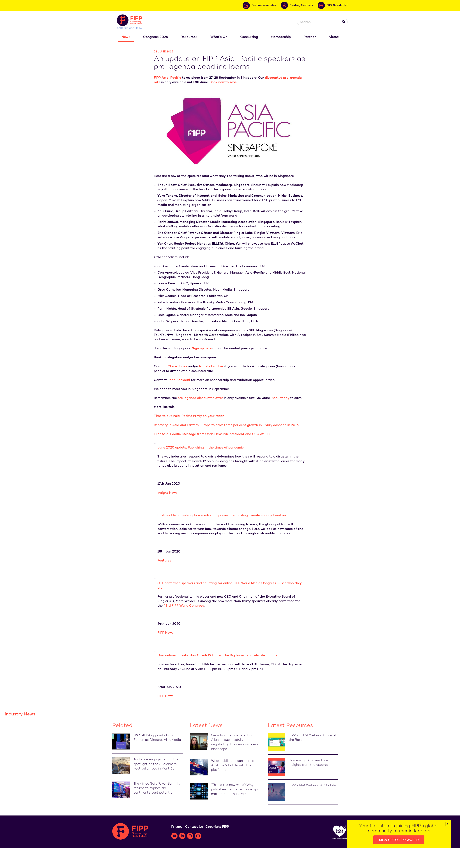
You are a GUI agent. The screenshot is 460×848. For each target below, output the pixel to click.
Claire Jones (177, 366)
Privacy (177, 827)
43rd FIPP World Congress (184, 605)
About (333, 37)
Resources (189, 37)
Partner (309, 37)
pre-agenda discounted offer (200, 398)
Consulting (249, 37)
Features (164, 560)
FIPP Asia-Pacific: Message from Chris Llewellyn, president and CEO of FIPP (212, 434)
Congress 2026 (155, 37)
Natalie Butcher (211, 366)
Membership (281, 37)
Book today (280, 398)
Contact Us (194, 827)
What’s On (218, 37)
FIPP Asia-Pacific (167, 78)
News (125, 37)
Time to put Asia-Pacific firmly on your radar (189, 416)
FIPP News (165, 633)
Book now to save (223, 82)
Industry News (20, 714)
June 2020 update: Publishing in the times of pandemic (200, 447)
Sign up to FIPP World (399, 840)
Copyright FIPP (217, 827)
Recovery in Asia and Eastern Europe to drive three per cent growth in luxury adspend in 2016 (226, 425)
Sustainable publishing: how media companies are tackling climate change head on (221, 515)
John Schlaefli (179, 380)
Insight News (167, 493)
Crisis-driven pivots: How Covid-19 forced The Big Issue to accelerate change (217, 655)
